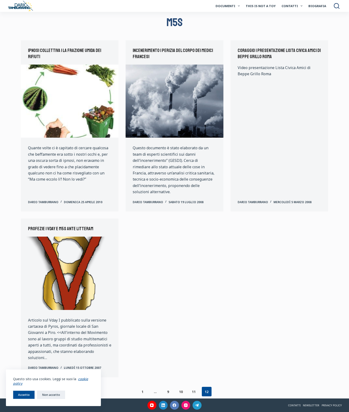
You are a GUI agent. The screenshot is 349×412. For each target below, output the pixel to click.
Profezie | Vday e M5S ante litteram (60, 229)
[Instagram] (185, 405)
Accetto (24, 395)
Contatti (290, 6)
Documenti (225, 6)
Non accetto (51, 395)
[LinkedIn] (163, 405)
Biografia (317, 6)
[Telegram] (197, 405)
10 (181, 391)
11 (194, 391)
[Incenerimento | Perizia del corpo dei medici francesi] (174, 101)
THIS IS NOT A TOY (261, 6)
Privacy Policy (332, 405)
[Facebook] (174, 405)
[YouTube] (151, 405)
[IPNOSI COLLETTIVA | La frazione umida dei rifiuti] (69, 101)
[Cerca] (337, 6)
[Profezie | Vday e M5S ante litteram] (69, 273)
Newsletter (311, 405)
